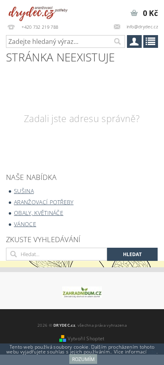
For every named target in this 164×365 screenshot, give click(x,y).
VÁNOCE (25, 224)
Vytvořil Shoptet (86, 338)
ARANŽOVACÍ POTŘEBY (44, 202)
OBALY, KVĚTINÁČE (38, 213)
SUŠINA (24, 191)
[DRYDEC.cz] (38, 10)
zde (152, 351)
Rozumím (83, 359)
